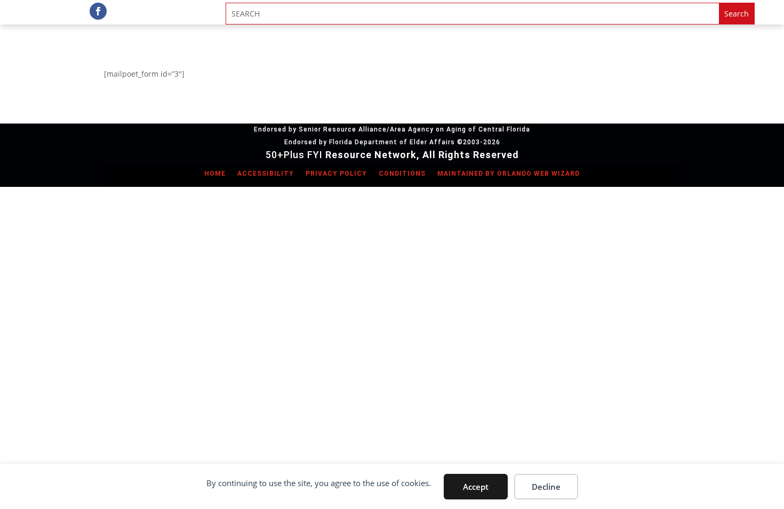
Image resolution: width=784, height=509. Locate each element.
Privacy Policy (336, 173)
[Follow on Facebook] (98, 11)
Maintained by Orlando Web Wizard (508, 173)
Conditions (402, 173)
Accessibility (265, 173)
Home (215, 173)
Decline (546, 486)
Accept (476, 486)
